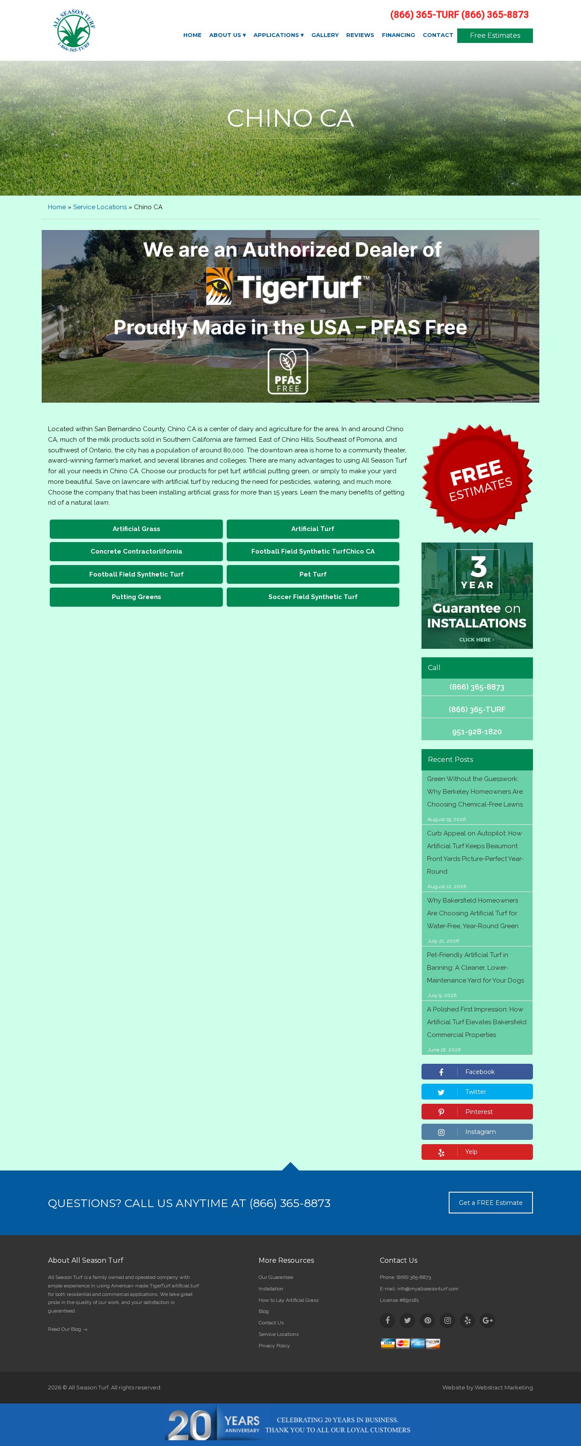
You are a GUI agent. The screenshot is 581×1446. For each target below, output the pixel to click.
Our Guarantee (276, 1277)
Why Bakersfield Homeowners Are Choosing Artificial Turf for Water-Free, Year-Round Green (472, 913)
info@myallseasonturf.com (428, 1289)
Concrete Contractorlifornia (136, 551)
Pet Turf (313, 574)
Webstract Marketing (504, 1387)
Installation (271, 1289)
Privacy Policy (274, 1346)
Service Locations (100, 207)
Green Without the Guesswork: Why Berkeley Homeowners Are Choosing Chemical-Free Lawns (475, 791)
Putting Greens (136, 597)
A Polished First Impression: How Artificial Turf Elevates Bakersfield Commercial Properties (477, 1022)
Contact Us (271, 1323)
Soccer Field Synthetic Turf (313, 597)
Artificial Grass (136, 529)
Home (57, 207)
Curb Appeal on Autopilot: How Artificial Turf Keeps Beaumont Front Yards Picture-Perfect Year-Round (475, 852)
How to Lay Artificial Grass (289, 1300)
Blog (264, 1311)
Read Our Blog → (68, 1329)
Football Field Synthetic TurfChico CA (313, 551)
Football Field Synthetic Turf (136, 574)
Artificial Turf (312, 529)
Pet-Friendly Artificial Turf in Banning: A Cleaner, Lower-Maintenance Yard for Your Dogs (475, 967)
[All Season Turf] (104, 30)
